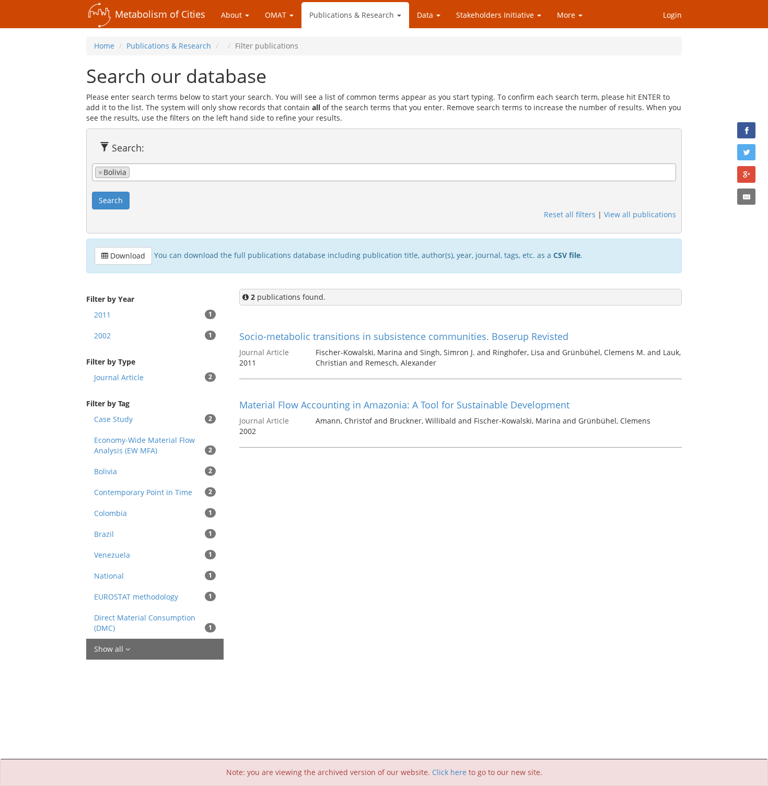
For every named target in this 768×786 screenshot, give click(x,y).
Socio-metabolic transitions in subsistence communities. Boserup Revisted (403, 336)
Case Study (153, 419)
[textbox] (135, 172)
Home (104, 46)
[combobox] (384, 172)
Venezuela (153, 555)
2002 (153, 336)
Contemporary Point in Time (153, 492)
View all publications (640, 214)
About (232, 15)
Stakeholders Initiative (496, 15)
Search (111, 200)
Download (126, 256)
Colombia (153, 513)
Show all (109, 649)
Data (426, 15)
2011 (153, 315)
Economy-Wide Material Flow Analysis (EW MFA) (153, 445)
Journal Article (153, 377)
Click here (449, 772)
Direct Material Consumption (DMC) (153, 623)
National (153, 576)
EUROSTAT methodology (153, 597)
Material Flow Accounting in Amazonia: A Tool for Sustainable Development (404, 404)
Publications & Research (352, 15)
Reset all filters (570, 214)
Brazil (153, 534)
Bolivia (153, 471)
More (567, 15)
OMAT (276, 15)
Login (672, 15)
